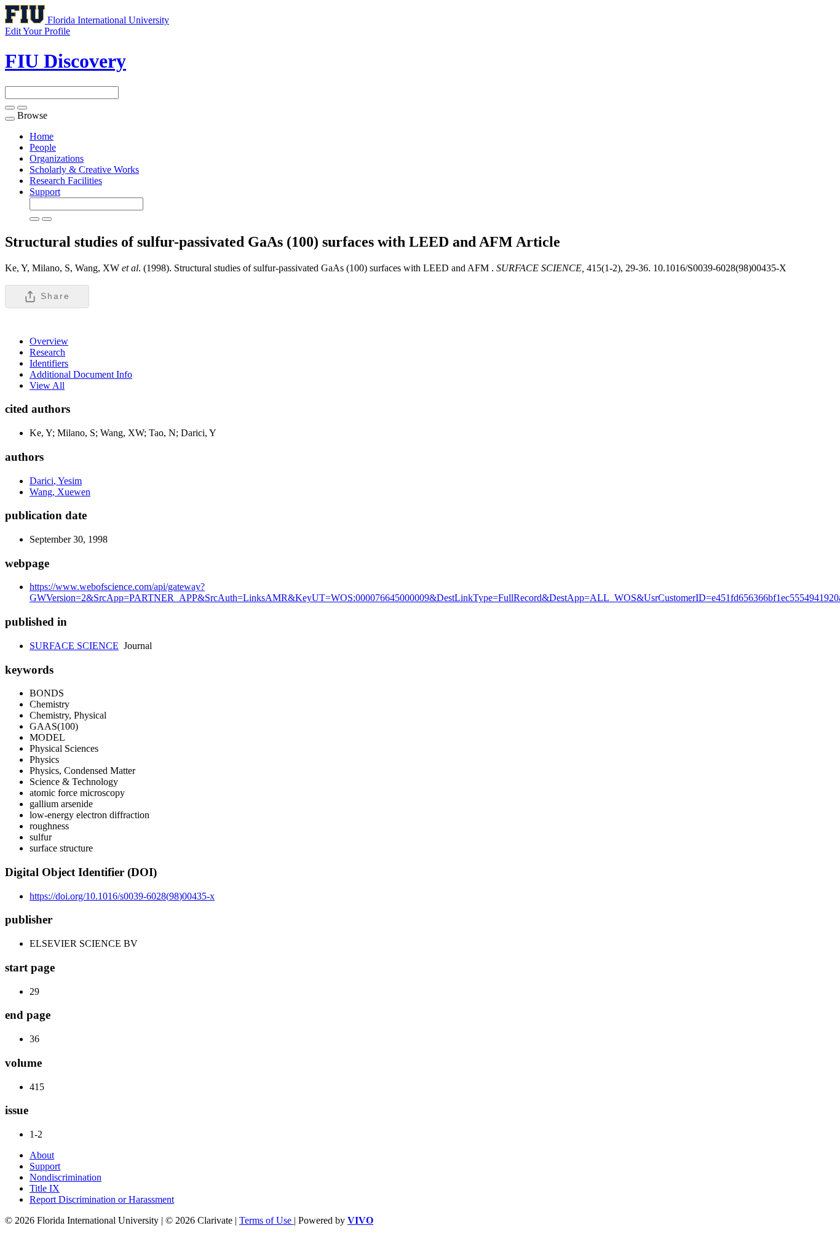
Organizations (57, 158)
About (42, 1155)
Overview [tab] (49, 341)
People (43, 147)
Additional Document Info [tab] (81, 374)
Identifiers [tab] (49, 363)
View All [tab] (47, 385)
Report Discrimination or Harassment (102, 1199)
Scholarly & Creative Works (84, 169)
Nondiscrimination (65, 1177)
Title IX (45, 1188)
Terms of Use (266, 1220)
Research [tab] (47, 352)
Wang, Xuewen (60, 492)
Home (41, 136)
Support (45, 191)
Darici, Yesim (56, 481)
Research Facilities (66, 180)
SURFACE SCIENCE (74, 645)
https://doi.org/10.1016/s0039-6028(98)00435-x (122, 896)
